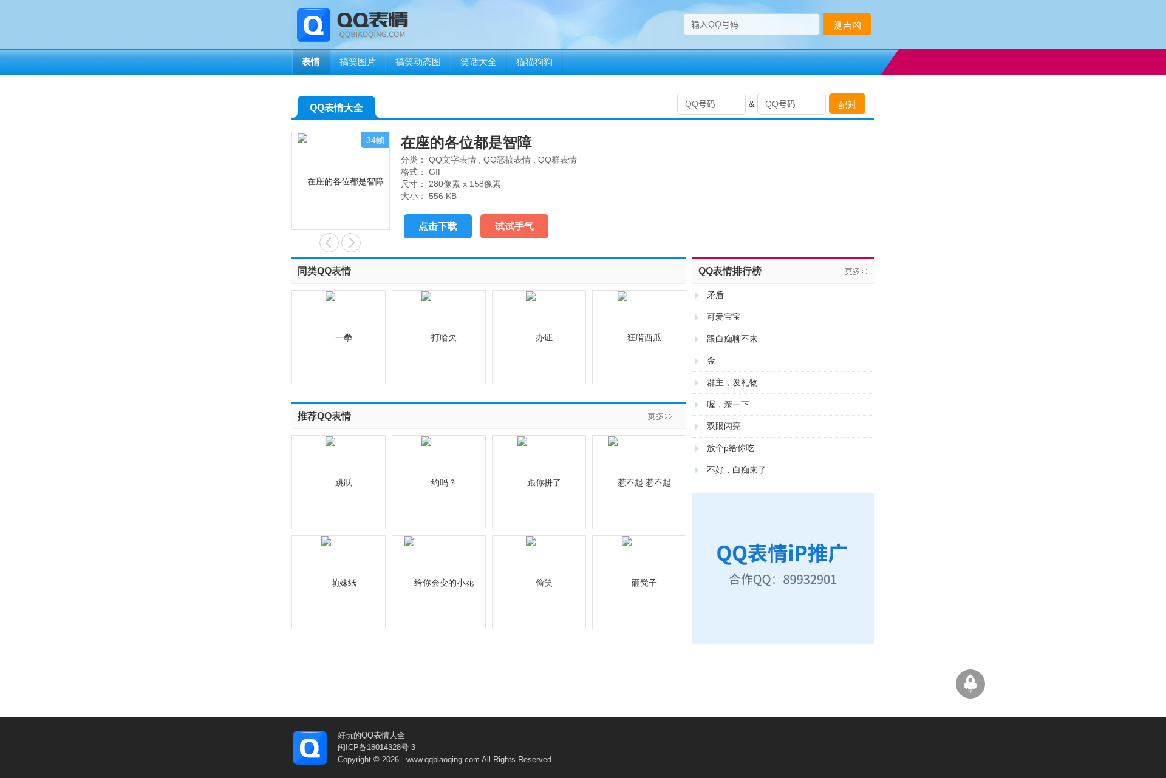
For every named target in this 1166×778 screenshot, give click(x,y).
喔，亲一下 (728, 404)
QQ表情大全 (336, 108)
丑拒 (329, 242)
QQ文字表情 (452, 159)
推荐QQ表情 (324, 416)
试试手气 (514, 226)
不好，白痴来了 (736, 470)
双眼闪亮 (724, 426)
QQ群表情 (557, 159)
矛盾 (715, 295)
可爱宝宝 (724, 317)
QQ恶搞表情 (507, 159)
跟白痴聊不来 (732, 338)
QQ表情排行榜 (730, 271)
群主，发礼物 (732, 382)
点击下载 (437, 226)
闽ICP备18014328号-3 (376, 747)
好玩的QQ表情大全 (371, 735)
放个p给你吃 (730, 448)
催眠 (351, 242)
